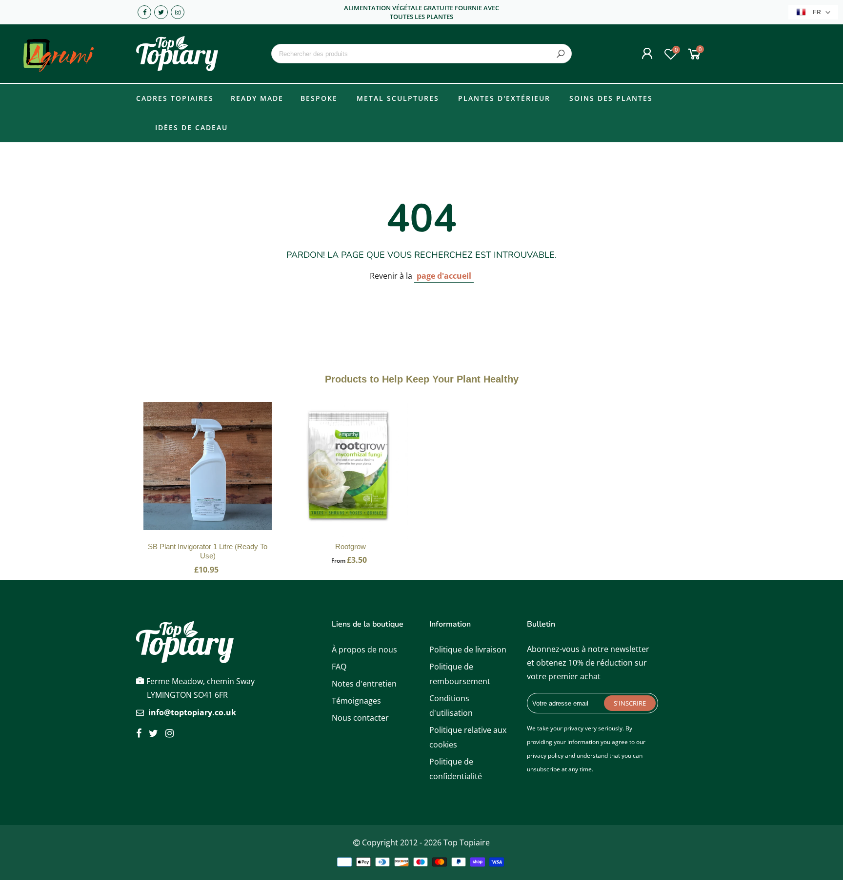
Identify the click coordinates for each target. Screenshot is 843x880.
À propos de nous (364, 649)
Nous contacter (360, 717)
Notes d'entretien (364, 683)
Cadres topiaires (175, 98)
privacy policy (545, 755)
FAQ (339, 666)
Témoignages (356, 700)
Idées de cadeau (191, 127)
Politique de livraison (467, 649)
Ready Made (257, 98)
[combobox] (421, 53)
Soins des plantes (611, 98)
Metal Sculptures (398, 98)
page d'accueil (444, 275)
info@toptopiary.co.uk (192, 712)
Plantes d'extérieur (504, 98)
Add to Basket (207, 476)
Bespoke (319, 98)
